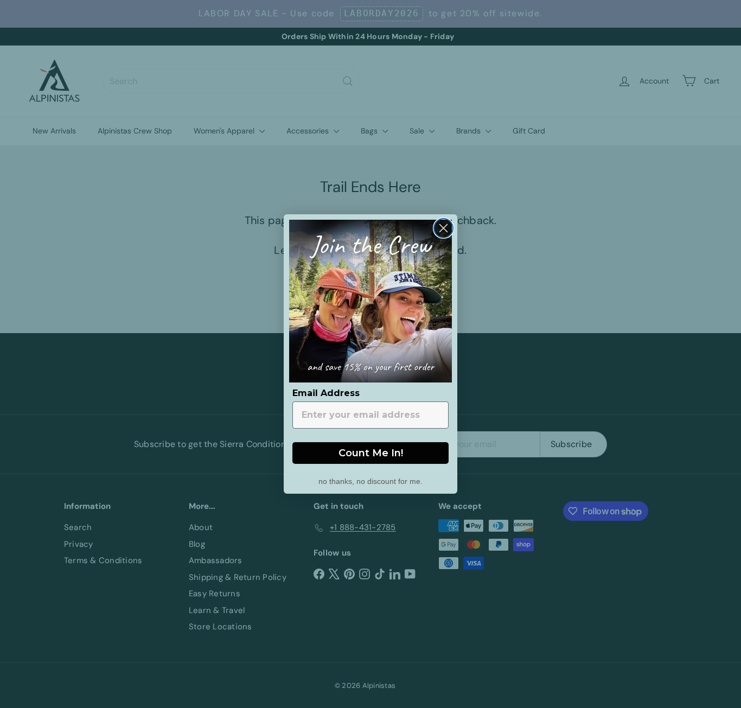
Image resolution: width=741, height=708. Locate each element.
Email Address (326, 393)
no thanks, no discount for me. (370, 480)
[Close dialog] (443, 228)
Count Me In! (370, 453)
